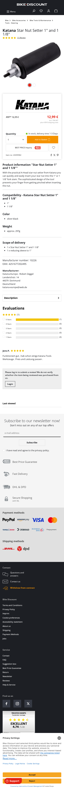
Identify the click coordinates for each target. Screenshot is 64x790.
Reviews (6, 680)
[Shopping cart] (56, 11)
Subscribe (32, 442)
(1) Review (21, 38)
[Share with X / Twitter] (54, 155)
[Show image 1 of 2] (29, 85)
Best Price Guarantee (12, 668)
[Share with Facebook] (50, 155)
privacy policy (42, 450)
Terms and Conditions (12, 605)
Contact (6, 655)
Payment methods (13, 512)
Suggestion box (9, 664)
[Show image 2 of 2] (34, 85)
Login (10, 384)
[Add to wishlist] (53, 147)
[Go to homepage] (32, 4)
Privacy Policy (9, 609)
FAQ (4, 659)
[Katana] (32, 105)
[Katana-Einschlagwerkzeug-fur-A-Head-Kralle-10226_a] (32, 61)
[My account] (48, 11)
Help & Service (9, 684)
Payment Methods (11, 634)
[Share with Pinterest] (57, 155)
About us (7, 626)
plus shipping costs (49, 122)
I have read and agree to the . (27, 450)
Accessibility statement (13, 622)
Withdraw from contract (22, 587)
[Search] (34, 11)
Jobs (4, 638)
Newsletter (7, 676)
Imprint (6, 613)
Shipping (6, 630)
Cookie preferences (11, 617)
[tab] (32, 298)
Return (6, 672)
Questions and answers (17, 574)
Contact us (15, 581)
